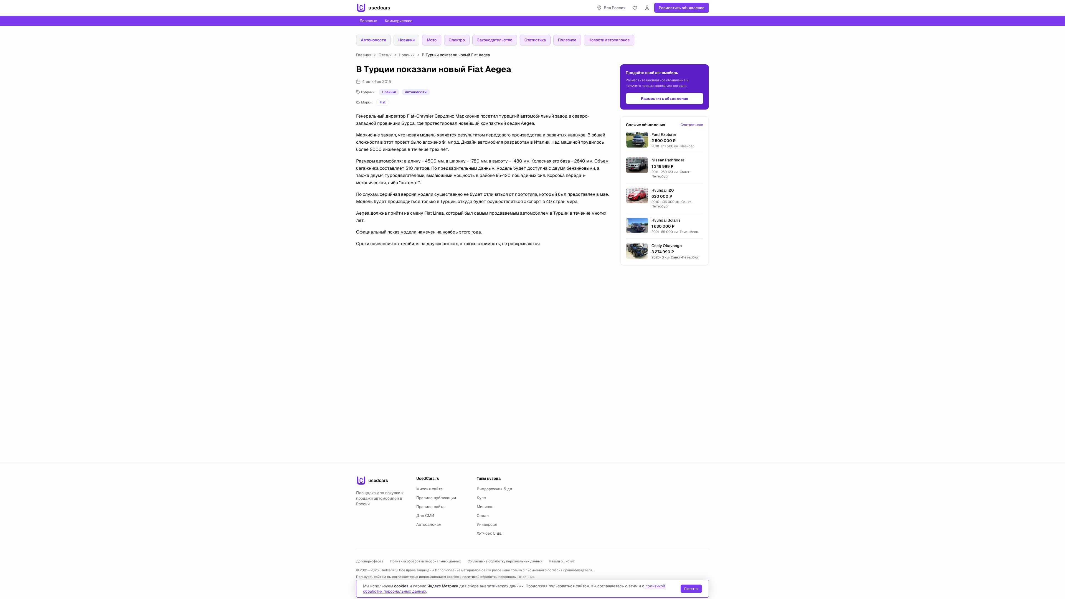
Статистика (535, 39)
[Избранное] (635, 8)
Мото (432, 39)
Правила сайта (430, 506)
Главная (363, 54)
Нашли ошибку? (562, 561)
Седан (483, 515)
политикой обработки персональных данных (498, 577)
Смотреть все (692, 125)
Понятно (691, 589)
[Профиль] (647, 8)
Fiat (383, 102)
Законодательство (494, 39)
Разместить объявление (681, 7)
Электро (457, 39)
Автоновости (373, 39)
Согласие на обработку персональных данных (505, 561)
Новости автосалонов (609, 39)
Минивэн (485, 506)
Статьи (385, 54)
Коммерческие (398, 20)
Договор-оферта (370, 561)
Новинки (406, 39)
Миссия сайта (429, 488)
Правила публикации (436, 497)
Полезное (567, 39)
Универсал (487, 524)
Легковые (368, 20)
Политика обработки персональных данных (425, 561)
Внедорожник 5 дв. (495, 488)
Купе (481, 497)
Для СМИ (425, 515)
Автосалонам (429, 524)
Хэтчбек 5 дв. (489, 533)
